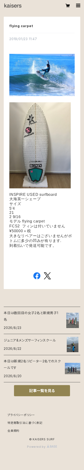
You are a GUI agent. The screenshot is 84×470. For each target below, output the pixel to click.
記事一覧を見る (42, 390)
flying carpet (21, 26)
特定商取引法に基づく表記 (24, 423)
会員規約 (13, 430)
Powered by (37, 446)
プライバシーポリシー (21, 415)
